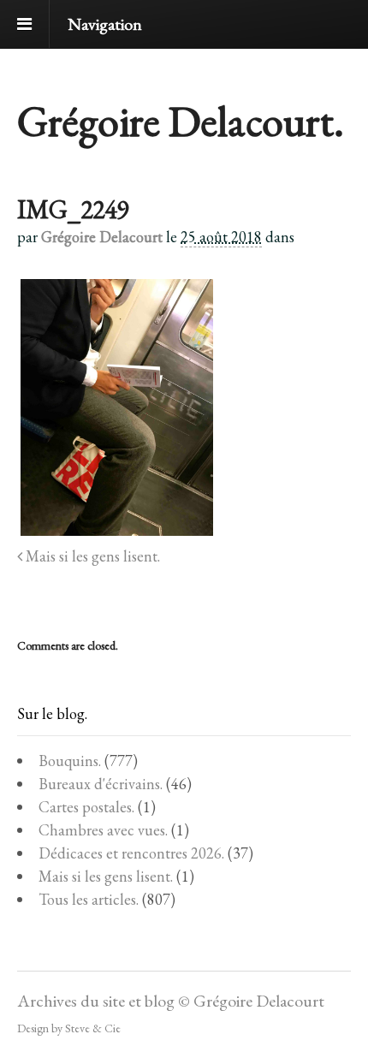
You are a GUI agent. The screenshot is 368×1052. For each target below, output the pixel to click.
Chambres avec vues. (103, 830)
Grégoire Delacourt (102, 237)
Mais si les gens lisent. (91, 556)
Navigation (105, 24)
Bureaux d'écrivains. (101, 783)
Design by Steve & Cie (69, 1028)
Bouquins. (70, 760)
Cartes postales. (86, 807)
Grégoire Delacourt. (180, 121)
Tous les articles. (89, 899)
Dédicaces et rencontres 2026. (131, 853)
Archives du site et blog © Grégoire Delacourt (170, 1001)
